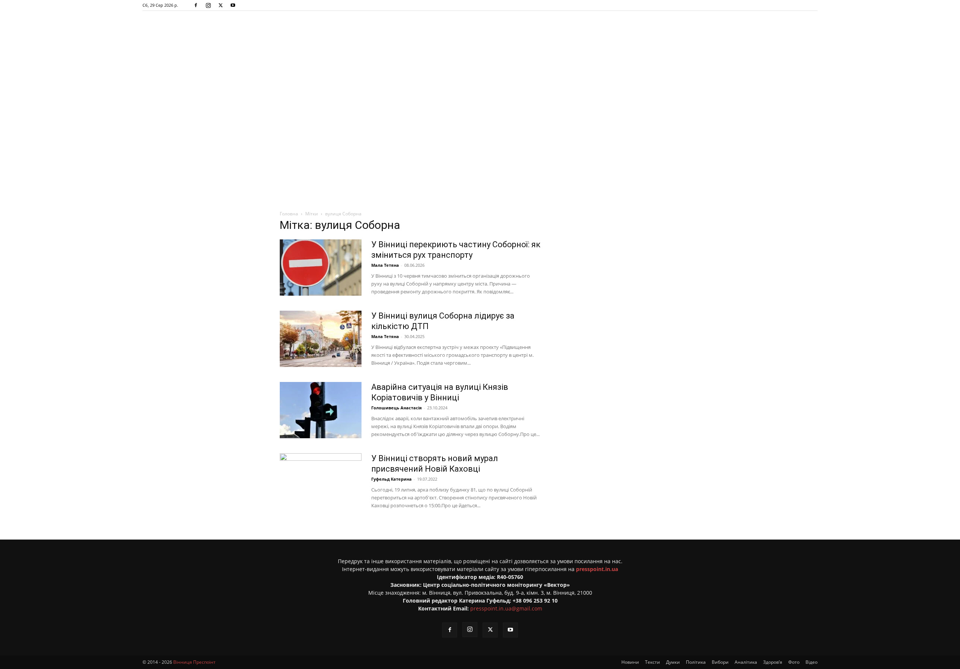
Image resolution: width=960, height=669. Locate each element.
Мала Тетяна (385, 265)
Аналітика (746, 662)
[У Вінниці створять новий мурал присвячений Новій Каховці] (321, 481)
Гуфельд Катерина (391, 479)
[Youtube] (232, 5)
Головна (289, 213)
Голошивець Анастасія (396, 407)
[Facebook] (195, 5)
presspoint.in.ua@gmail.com (506, 608)
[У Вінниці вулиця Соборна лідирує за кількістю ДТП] (321, 339)
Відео (812, 662)
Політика (696, 662)
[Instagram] (208, 5)
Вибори (720, 662)
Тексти (652, 662)
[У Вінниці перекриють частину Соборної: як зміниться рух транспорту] (321, 267)
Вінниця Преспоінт (194, 662)
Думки (673, 662)
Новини (630, 662)
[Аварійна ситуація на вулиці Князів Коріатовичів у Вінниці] (321, 410)
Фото (794, 662)
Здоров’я (772, 662)
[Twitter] (220, 5)
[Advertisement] (480, 106)
